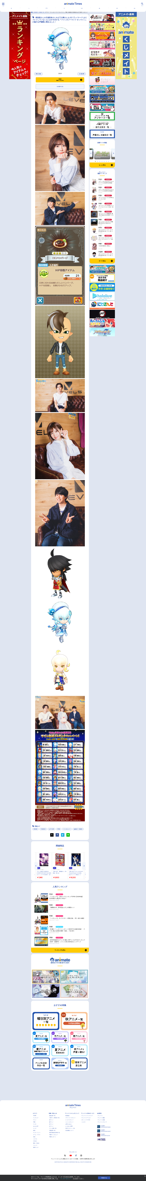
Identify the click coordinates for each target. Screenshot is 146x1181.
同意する (104, 1178)
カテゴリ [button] (35, 1113)
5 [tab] (104, 161)
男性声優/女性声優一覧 (54, 1132)
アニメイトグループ (102, 1122)
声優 (58, 829)
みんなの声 (35, 1126)
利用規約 (67, 1115)
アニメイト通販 (101, 1117)
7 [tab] (109, 161)
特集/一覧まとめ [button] (53, 1113)
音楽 (34, 1136)
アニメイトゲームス (86, 1117)
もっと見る (102, 165)
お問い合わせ (68, 1124)
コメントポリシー (69, 1122)
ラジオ (34, 1124)
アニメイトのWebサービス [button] (87, 1113)
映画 (34, 1130)
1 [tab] (95, 161)
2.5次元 (35, 1141)
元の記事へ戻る (60, 86)
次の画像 (81, 73)
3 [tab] (100, 161)
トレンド (35, 1145)
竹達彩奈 (43, 829)
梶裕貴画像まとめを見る (60, 80)
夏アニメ (51, 1122)
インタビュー (66, 829)
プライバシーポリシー (70, 1117)
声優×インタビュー (53, 1134)
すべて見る (102, 261)
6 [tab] (106, 161)
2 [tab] (98, 161)
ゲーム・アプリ (36, 1134)
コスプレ (35, 1139)
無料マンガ (35, 1147)
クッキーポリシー (69, 1119)
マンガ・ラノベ (36, 1132)
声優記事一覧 (52, 1130)
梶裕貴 (35, 829)
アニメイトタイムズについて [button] (72, 1113)
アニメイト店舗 (101, 1119)
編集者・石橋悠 (78, 829)
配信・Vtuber (36, 1143)
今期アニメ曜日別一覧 (54, 1117)
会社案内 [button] (99, 1113)
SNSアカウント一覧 (70, 1128)
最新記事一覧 (52, 1115)
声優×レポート (52, 1136)
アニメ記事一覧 (52, 1128)
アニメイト (100, 1115)
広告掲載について (69, 1130)
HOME (34, 1115)
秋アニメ (51, 1124)
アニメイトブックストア (87, 1115)
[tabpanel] (102, 153)
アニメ (34, 1119)
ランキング (35, 1117)
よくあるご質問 (68, 1126)
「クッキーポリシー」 (66, 1178)
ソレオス (83, 1122)
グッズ (34, 1128)
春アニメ (51, 1119)
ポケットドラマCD (85, 1119)
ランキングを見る (60, 950)
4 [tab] (102, 161)
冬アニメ (51, 1126)
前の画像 (39, 73)
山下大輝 (51, 829)
